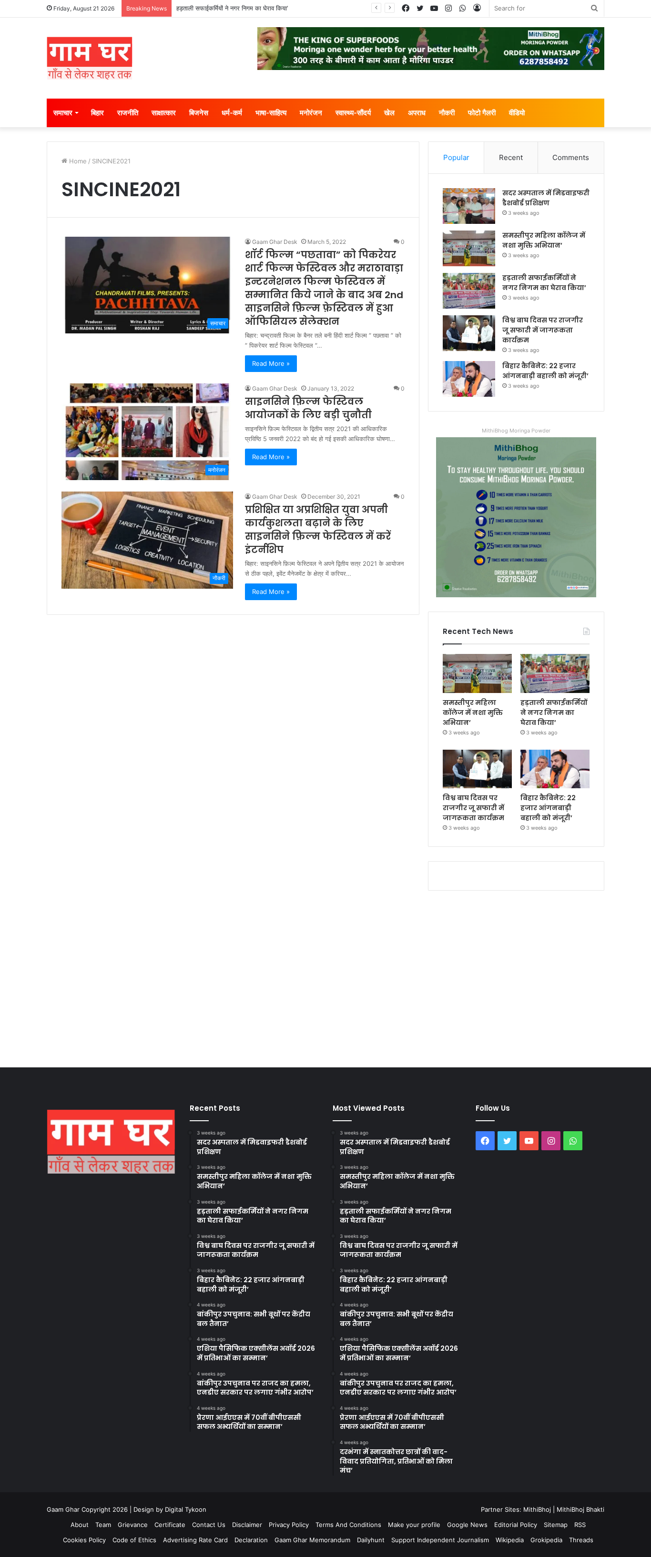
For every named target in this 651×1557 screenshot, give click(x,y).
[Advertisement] (325, 977)
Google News (467, 1524)
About (80, 1524)
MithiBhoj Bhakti (580, 1509)
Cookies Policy (84, 1540)
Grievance (133, 1524)
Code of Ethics (134, 1540)
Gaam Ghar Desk (274, 241)
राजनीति (127, 112)
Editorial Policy (515, 1524)
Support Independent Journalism (440, 1540)
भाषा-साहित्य (270, 112)
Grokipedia (546, 1540)
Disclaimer (247, 1524)
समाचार (62, 112)
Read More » (271, 363)
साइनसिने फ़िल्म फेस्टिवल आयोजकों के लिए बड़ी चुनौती (308, 408)
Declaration (251, 1540)
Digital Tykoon (185, 1509)
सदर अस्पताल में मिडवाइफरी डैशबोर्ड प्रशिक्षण (546, 198)
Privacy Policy (289, 1524)
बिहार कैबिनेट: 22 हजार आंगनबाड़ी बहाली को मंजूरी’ (545, 371)
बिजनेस (198, 112)
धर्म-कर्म (232, 112)
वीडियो (517, 112)
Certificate (169, 1524)
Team (103, 1524)
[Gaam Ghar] (89, 58)
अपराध (417, 112)
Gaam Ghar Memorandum (312, 1540)
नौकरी (447, 112)
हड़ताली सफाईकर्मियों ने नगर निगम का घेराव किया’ (232, 8)
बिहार (97, 112)
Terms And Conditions (348, 1524)
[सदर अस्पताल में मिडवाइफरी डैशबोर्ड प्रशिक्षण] (469, 206)
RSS (580, 1524)
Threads (581, 1540)
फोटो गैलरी (482, 112)
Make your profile (414, 1524)
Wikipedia (510, 1540)
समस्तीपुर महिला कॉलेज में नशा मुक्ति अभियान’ (543, 240)
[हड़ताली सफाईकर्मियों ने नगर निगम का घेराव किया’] (469, 291)
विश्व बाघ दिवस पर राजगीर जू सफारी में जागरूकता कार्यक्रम (542, 330)
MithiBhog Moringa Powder (516, 430)
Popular (456, 157)
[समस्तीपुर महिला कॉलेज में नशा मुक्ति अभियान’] (469, 248)
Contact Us (208, 1524)
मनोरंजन (311, 112)
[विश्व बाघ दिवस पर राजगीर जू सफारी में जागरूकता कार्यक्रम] (469, 333)
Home (77, 161)
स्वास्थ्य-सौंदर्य (353, 112)
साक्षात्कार (164, 112)
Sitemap (556, 1524)
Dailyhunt (371, 1540)
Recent (511, 157)
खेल (389, 112)
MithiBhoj (537, 1509)
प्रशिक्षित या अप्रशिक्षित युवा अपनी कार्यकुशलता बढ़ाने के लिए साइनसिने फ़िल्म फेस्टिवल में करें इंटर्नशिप (318, 529)
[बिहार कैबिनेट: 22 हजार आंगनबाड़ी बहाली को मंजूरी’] (469, 379)
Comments (570, 157)
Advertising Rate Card (195, 1540)
